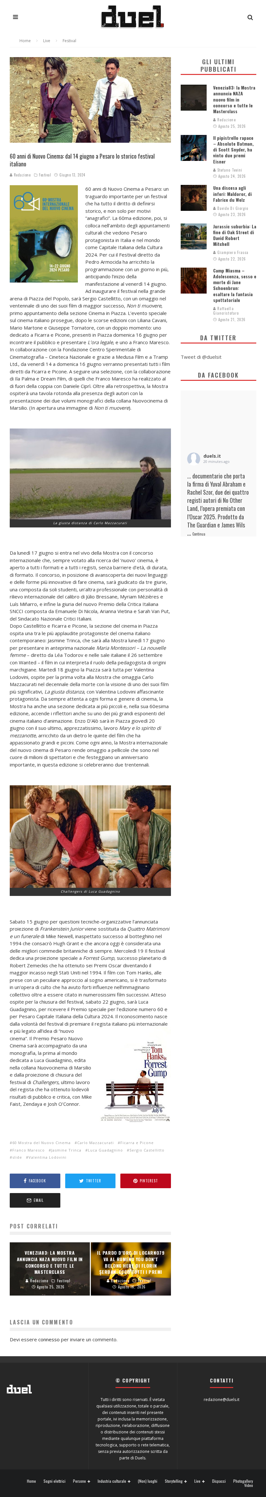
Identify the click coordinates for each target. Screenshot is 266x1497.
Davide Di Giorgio (232, 208)
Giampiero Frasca (232, 252)
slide (17, 1157)
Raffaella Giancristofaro (226, 311)
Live (197, 1481)
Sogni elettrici (54, 1481)
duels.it (212, 456)
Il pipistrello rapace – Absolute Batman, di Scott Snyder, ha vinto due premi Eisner (233, 149)
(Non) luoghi (147, 1481)
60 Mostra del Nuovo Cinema (41, 1142)
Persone (79, 1481)
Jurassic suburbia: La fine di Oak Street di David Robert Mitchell (234, 235)
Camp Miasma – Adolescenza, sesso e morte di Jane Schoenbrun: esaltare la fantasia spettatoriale (234, 285)
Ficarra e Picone (137, 1142)
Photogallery (243, 1481)
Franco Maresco (28, 1150)
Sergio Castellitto (146, 1150)
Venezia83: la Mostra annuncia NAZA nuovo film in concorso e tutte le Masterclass (234, 99)
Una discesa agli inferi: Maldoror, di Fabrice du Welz (232, 193)
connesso (49, 1339)
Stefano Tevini (229, 170)
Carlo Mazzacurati (95, 1142)
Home (31, 1481)
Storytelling (174, 1481)
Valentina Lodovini (47, 1157)
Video (248, 1485)
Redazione (22, 174)
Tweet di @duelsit (201, 357)
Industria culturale (112, 1481)
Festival (45, 175)
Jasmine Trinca (66, 1150)
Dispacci (219, 1481)
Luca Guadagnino (105, 1150)
